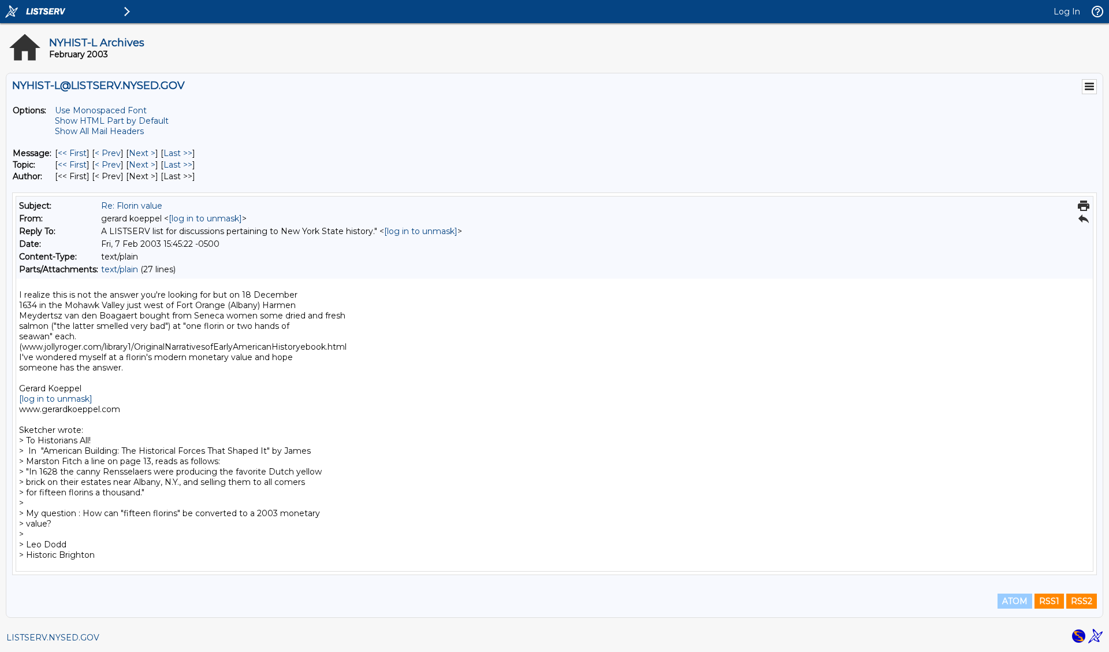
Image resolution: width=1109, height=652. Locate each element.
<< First (72, 153)
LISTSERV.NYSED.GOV (52, 637)
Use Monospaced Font (101, 110)
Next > (142, 153)
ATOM (1015, 601)
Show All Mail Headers (99, 131)
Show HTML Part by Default (112, 121)
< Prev (108, 153)
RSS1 (1049, 601)
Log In (1067, 11)
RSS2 (1081, 601)
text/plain (119, 269)
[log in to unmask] (205, 218)
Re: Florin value (131, 206)
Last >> (177, 153)
